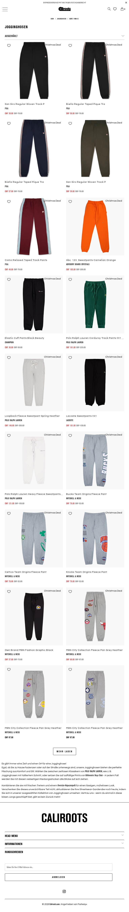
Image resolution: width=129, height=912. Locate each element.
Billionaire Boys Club (94, 775)
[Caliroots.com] (64, 9)
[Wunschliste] (114, 8)
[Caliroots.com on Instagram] (64, 891)
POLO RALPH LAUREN (93, 771)
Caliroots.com (55, 904)
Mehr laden (65, 751)
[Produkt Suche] (109, 9)
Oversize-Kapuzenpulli (67, 785)
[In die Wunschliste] (9, 45)
